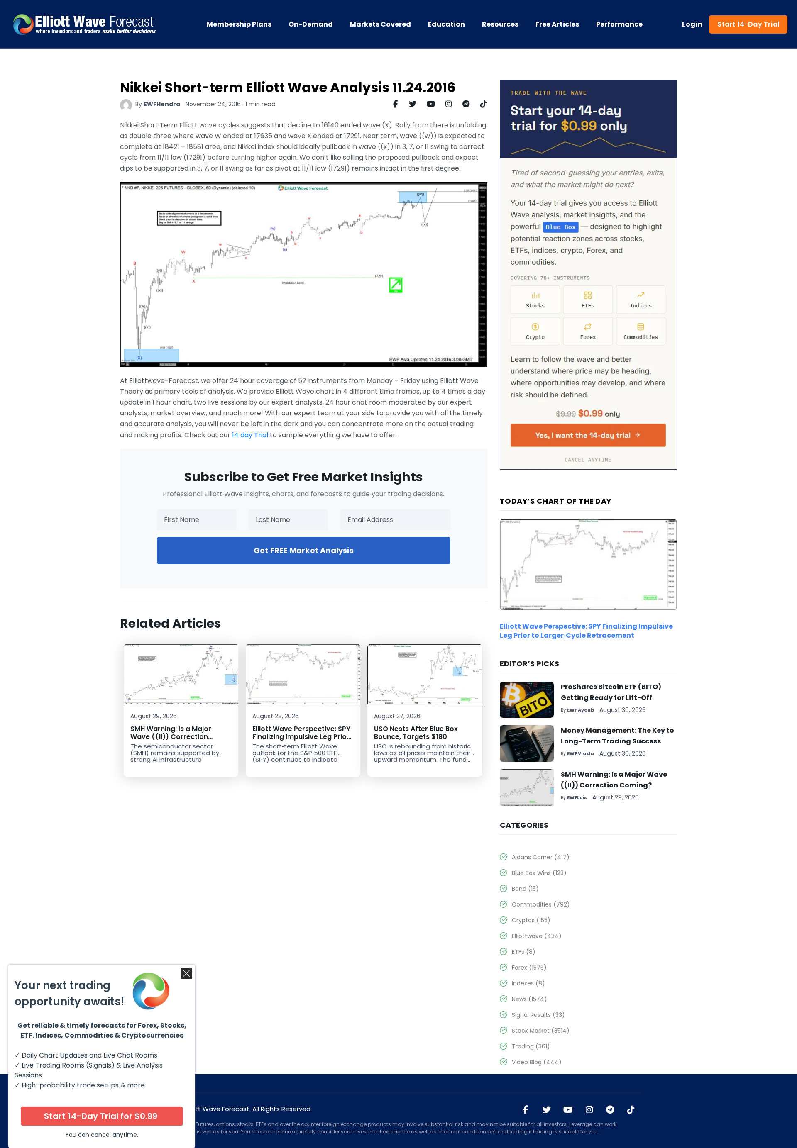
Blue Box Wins (539, 873)
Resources (500, 24)
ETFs (523, 952)
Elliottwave (537, 936)
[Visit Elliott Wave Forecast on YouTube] (568, 1110)
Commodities (541, 904)
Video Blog (537, 1062)
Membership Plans (239, 24)
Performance (619, 24)
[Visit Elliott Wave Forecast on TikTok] (631, 1110)
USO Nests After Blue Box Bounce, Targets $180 (416, 732)
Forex (529, 967)
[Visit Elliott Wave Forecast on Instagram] (589, 1110)
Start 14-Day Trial (748, 24)
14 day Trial (250, 435)
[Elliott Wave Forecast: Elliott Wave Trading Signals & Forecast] (85, 24)
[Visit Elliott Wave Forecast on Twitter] (547, 1110)
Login (692, 24)
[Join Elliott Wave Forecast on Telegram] (610, 1110)
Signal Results (538, 1015)
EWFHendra (162, 104)
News (529, 999)
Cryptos (531, 920)
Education (446, 24)
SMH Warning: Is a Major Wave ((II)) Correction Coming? (170, 736)
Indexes (528, 983)
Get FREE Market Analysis (304, 550)
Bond (525, 889)
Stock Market (541, 1030)
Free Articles (557, 24)
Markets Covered (380, 24)
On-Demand (310, 24)
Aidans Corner (541, 857)
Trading (531, 1046)
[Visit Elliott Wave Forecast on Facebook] (526, 1110)
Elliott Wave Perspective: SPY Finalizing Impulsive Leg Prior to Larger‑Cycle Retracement (302, 736)
